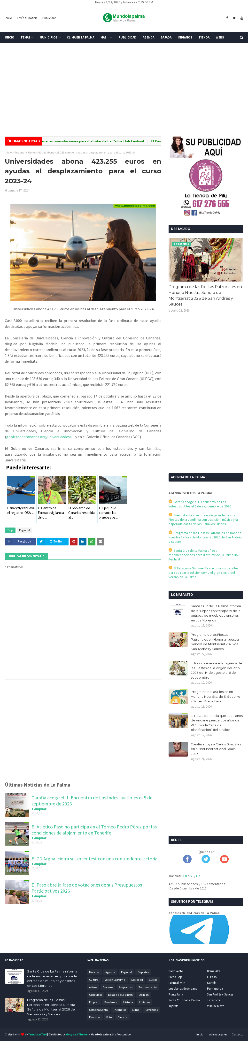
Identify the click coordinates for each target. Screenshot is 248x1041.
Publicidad (49, 18)
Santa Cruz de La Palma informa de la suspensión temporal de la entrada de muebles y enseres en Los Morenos (216, 613)
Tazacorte (213, 1000)
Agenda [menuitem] (148, 37)
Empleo (93, 1002)
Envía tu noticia (27, 18)
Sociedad (137, 979)
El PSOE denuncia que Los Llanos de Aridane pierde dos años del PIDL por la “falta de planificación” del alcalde (217, 723)
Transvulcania (148, 987)
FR (198, 876)
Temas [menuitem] (26, 37)
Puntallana (176, 994)
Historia (128, 1002)
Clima (136, 1009)
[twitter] (234, 18)
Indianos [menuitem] (185, 37)
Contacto (237, 1034)
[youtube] (241, 18)
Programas (125, 987)
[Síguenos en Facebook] (187, 862)
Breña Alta (213, 971)
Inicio (8, 18)
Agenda (110, 972)
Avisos (93, 987)
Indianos (144, 1002)
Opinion (144, 994)
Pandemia (110, 1002)
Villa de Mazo (216, 1006)
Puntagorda (215, 989)
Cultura (94, 979)
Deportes (143, 972)
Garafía (212, 983)
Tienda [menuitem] (204, 37)
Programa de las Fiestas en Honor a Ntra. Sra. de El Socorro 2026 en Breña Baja (215, 696)
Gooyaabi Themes (77, 1034)
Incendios (120, 1009)
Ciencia (122, 1017)
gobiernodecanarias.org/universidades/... (39, 436)
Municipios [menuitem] (49, 37)
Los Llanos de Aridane (183, 989)
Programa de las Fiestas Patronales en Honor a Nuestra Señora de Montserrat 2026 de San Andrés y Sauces (205, 295)
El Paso (212, 977)
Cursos (153, 979)
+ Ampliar (38, 809)
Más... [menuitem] (105, 37)
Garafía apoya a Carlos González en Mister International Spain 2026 (216, 749)
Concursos (95, 994)
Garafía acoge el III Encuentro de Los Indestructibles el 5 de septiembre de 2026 (200, 504)
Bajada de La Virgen (120, 994)
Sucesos (108, 987)
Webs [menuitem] (220, 37)
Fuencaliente (177, 983)
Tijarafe (173, 1006)
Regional (20, 152)
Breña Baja (176, 977)
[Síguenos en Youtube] (224, 862)
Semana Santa (98, 1009)
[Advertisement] (124, 95)
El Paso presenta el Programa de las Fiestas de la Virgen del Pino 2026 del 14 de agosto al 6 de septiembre (216, 670)
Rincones (94, 1017)
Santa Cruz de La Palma (184, 1000)
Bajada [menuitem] (166, 37)
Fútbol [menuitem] (14, 48)
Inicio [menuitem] (9, 37)
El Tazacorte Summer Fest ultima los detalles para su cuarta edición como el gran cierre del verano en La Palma (204, 572)
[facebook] (227, 18)
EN (185, 876)
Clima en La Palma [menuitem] (80, 37)
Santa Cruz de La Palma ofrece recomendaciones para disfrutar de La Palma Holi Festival (204, 554)
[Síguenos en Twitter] (206, 862)
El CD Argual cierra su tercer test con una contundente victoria (94, 859)
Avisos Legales (218, 1034)
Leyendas (152, 1009)
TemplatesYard (37, 1034)
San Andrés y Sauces (220, 994)
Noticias (94, 972)
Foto (109, 1017)
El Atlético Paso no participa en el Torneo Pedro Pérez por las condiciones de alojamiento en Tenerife (94, 830)
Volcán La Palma (115, 979)
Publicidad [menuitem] (127, 37)
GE (192, 876)
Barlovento (176, 971)
